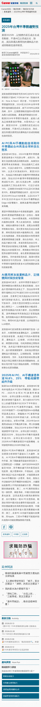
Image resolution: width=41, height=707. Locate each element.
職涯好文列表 (28, 9)
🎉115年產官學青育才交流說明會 (15, 650)
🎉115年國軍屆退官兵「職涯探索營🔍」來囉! (20, 642)
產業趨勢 (7, 12)
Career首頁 (6, 9)
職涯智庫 (17, 9)
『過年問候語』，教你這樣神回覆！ (21, 603)
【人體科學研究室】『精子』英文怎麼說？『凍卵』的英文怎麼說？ (22, 582)
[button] (6, 549)
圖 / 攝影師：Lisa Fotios (10, 89)
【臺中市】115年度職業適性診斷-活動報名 (19, 626)
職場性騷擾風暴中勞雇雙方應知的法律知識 (22, 574)
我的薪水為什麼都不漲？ (17, 588)
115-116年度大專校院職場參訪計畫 (16, 634)
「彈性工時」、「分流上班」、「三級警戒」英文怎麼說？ (21, 595)
